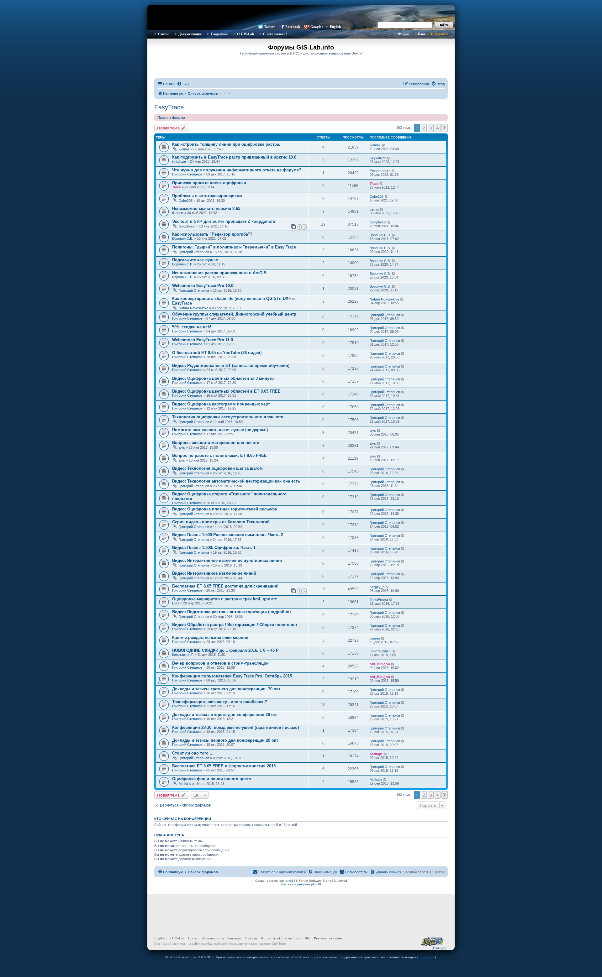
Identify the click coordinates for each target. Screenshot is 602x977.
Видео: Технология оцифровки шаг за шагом (217, 468)
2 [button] (424, 128)
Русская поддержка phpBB (301, 884)
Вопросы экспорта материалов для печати (215, 442)
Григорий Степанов (187, 174)
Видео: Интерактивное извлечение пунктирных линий (227, 560)
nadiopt (376, 754)
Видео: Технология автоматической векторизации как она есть (236, 481)
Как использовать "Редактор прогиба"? (212, 234)
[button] (444, 128)
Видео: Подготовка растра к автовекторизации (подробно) (231, 611)
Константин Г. (183, 654)
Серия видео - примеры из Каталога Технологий (221, 522)
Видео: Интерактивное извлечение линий (214, 573)
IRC (307, 938)
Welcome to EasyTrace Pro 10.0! (203, 285)
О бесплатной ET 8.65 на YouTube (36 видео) (216, 352)
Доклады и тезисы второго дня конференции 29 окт (225, 714)
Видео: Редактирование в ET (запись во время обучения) (230, 365)
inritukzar (179, 161)
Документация (190, 34)
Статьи (163, 34)
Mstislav (185, 784)
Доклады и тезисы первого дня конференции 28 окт (225, 740)
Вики (287, 938)
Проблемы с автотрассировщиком (207, 195)
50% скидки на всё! (191, 327)
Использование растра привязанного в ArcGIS (219, 272)
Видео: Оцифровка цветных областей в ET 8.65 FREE (226, 391)
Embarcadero (380, 171)
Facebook (292, 27)
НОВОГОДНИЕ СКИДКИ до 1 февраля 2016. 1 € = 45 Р (225, 650)
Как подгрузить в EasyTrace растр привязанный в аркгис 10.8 (234, 157)
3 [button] (431, 128)
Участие (251, 938)
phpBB (291, 880)
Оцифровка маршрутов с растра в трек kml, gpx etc (224, 599)
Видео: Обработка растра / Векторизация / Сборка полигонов (234, 624)
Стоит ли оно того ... (193, 753)
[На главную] (301, 14)
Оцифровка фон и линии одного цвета (211, 778)
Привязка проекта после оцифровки (209, 182)
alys (373, 430)
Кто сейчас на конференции (182, 819)
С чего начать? (275, 34)
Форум (403, 34)
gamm (374, 209)
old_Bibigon (380, 664)
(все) (276, 938)
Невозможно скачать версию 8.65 (206, 208)
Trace (176, 187)
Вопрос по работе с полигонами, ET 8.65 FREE (219, 455)
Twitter (269, 27)
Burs (175, 603)
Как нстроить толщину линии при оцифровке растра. (226, 144)
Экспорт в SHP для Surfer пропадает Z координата (223, 221)
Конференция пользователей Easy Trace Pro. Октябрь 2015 (232, 676)
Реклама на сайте (328, 938)
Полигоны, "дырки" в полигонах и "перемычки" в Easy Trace (234, 247)
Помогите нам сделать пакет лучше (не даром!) (220, 429)
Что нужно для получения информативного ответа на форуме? (236, 170)
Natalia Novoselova (193, 308)
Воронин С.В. (182, 238)
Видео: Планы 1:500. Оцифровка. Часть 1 (214, 547)
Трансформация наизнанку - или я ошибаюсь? (219, 701)
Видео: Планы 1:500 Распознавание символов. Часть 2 (227, 534)
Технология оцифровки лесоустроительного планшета (227, 417)
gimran (375, 638)
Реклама (441, 34)
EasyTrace (169, 107)
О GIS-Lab (245, 34)
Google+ (316, 27)
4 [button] (437, 128)
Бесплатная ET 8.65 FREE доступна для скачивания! (225, 586)
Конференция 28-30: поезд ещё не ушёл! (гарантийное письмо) (235, 727)
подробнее (427, 957)
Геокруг (439, 948)
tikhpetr (177, 213)
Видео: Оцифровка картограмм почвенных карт (221, 404)
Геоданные (219, 34)
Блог (421, 34)
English (335, 27)
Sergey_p (377, 587)
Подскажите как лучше (195, 260)
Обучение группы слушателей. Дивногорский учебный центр (234, 314)
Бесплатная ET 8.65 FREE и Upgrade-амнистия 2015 (224, 766)
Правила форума (171, 117)
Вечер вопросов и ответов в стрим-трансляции (220, 663)
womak (184, 149)
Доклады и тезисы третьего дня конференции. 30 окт (226, 689)
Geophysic (187, 226)
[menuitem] (183, 84)
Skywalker (378, 158)
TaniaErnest (379, 600)
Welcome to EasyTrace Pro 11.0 (202, 339)
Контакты (234, 938)
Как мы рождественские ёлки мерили (210, 637)
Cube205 (186, 200)
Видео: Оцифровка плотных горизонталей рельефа (224, 509)
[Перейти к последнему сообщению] (384, 145)
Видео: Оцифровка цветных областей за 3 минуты (223, 378)
